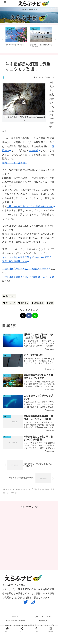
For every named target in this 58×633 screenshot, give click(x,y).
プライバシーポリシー (15, 620)
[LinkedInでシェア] (49, 430)
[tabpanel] (16, 38)
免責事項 (43, 620)
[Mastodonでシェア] (9, 430)
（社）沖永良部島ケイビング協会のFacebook (30, 206)
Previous (2, 39)
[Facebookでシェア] (29, 315)
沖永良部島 (38, 303)
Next (55, 39)
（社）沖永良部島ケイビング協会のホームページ (27, 277)
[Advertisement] (29, 538)
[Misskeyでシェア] (18, 430)
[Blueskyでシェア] (14, 430)
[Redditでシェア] (31, 430)
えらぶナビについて (43, 616)
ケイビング (10, 303)
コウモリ (24, 303)
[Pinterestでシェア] (44, 430)
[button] (53, 430)
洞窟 (51, 303)
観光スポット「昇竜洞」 (14, 162)
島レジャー (10, 296)
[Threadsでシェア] (27, 430)
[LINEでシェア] (35, 315)
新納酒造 (33, 150)
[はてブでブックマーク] (36, 430)
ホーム (15, 616)
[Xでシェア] (23, 315)
